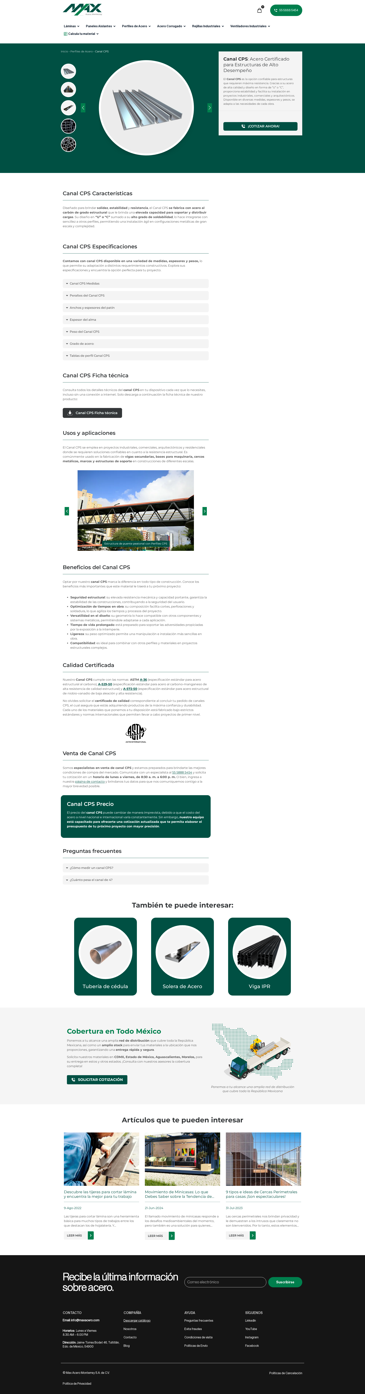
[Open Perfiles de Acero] (149, 26)
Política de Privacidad (77, 1383)
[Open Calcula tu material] (97, 34)
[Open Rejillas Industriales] (222, 26)
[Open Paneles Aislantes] (114, 26)
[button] (67, 511)
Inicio (64, 51)
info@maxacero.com (85, 1320)
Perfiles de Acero (81, 51)
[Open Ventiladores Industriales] (269, 26)
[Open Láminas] (78, 26)
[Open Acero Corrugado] (184, 26)
